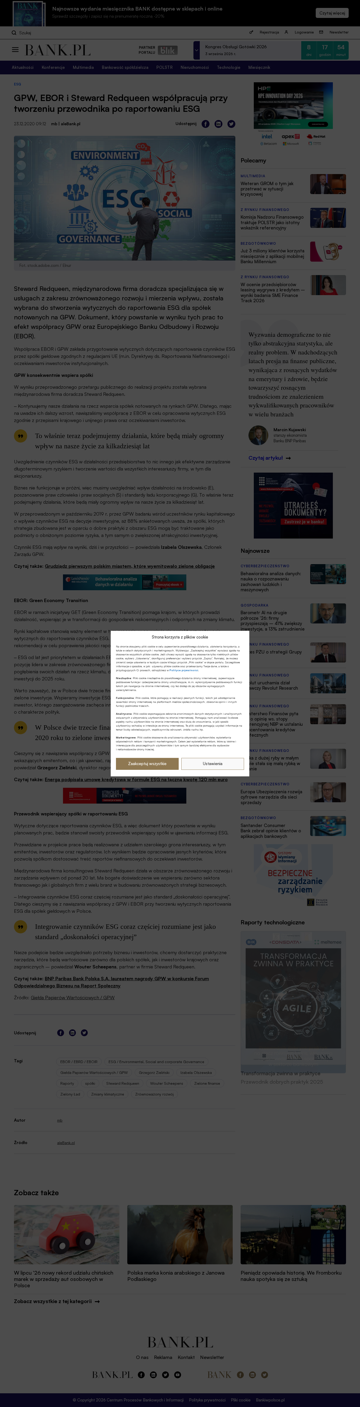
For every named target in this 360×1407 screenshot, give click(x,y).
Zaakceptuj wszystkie (147, 763)
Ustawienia (212, 763)
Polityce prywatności (183, 670)
